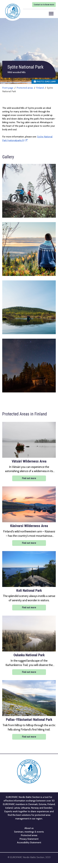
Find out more (29, 478)
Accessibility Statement (29, 842)
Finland (40, 87)
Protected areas (25, 87)
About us (29, 828)
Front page (7, 87)
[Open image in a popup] (29, 191)
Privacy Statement (29, 838)
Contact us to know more (44, 4)
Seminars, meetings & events (29, 831)
